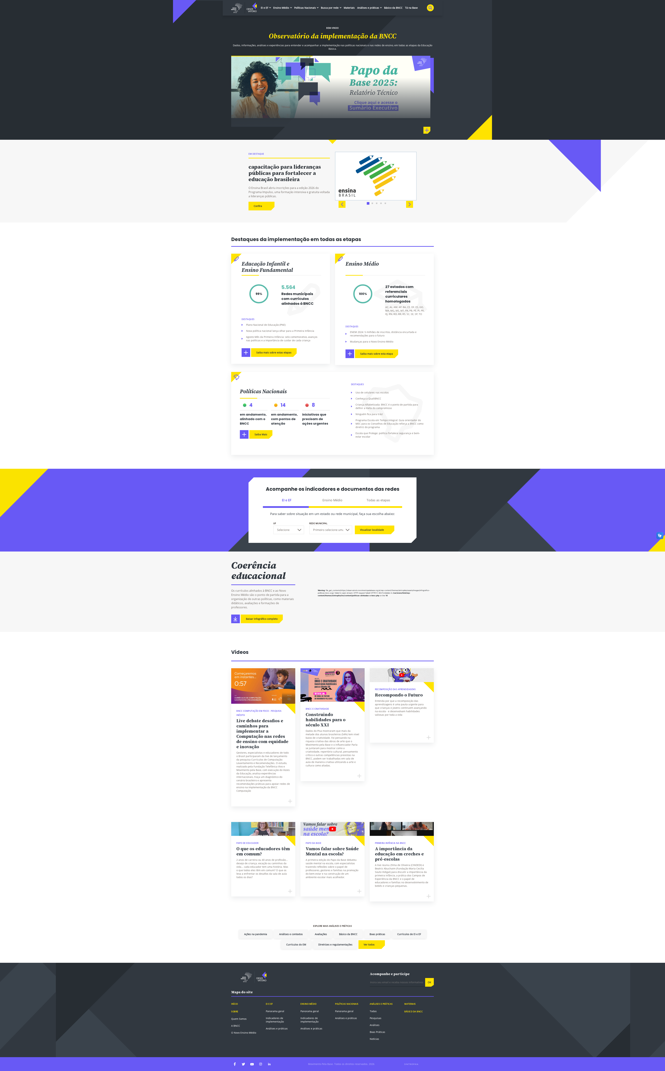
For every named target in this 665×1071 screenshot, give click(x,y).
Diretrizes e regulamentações (335, 944)
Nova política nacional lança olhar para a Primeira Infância (280, 330)
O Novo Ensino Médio (243, 1032)
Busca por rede (330, 7)
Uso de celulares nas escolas (372, 392)
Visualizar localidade (372, 529)
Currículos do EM (296, 944)
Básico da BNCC (393, 7)
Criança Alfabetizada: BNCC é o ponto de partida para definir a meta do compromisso (387, 406)
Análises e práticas (368, 7)
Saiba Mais (261, 434)
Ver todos (369, 944)
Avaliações (321, 934)
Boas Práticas (377, 1032)
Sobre (234, 1011)
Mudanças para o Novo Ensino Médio (371, 341)
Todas (373, 1011)
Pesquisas (375, 1018)
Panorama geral (275, 1011)
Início (234, 1003)
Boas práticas (377, 934)
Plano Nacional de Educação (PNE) (266, 324)
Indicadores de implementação (275, 1019)
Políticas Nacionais (305, 7)
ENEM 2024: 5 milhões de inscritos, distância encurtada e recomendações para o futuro (383, 333)
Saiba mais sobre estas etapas (273, 352)
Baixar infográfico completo (262, 618)
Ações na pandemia (255, 934)
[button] (342, 204)
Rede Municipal (318, 523)
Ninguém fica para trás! (369, 414)
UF (274, 523)
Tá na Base (411, 7)
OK (429, 982)
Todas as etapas (378, 500)
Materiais (349, 7)
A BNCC (235, 1025)
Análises (374, 1025)
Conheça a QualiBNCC (368, 398)
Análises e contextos (291, 934)
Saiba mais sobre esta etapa (376, 353)
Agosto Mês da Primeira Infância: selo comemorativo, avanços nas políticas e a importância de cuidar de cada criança (281, 338)
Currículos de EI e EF (409, 934)
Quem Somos (239, 1018)
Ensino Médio (281, 7)
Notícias (374, 1039)
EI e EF (265, 7)
